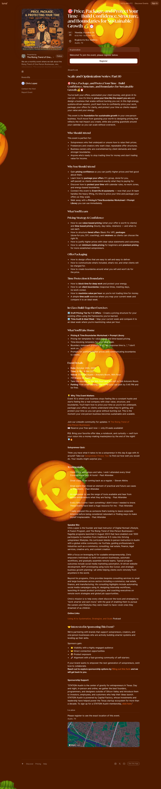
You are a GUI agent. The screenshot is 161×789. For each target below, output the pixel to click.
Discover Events (141, 3)
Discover (29, 764)
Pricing (38, 764)
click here (126, 703)
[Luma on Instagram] (115, 764)
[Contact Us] (124, 764)
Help (45, 764)
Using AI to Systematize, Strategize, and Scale (90, 618)
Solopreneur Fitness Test (97, 456)
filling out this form (121, 669)
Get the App (133, 763)
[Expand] (42, 67)
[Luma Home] (5, 3)
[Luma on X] (120, 764)
